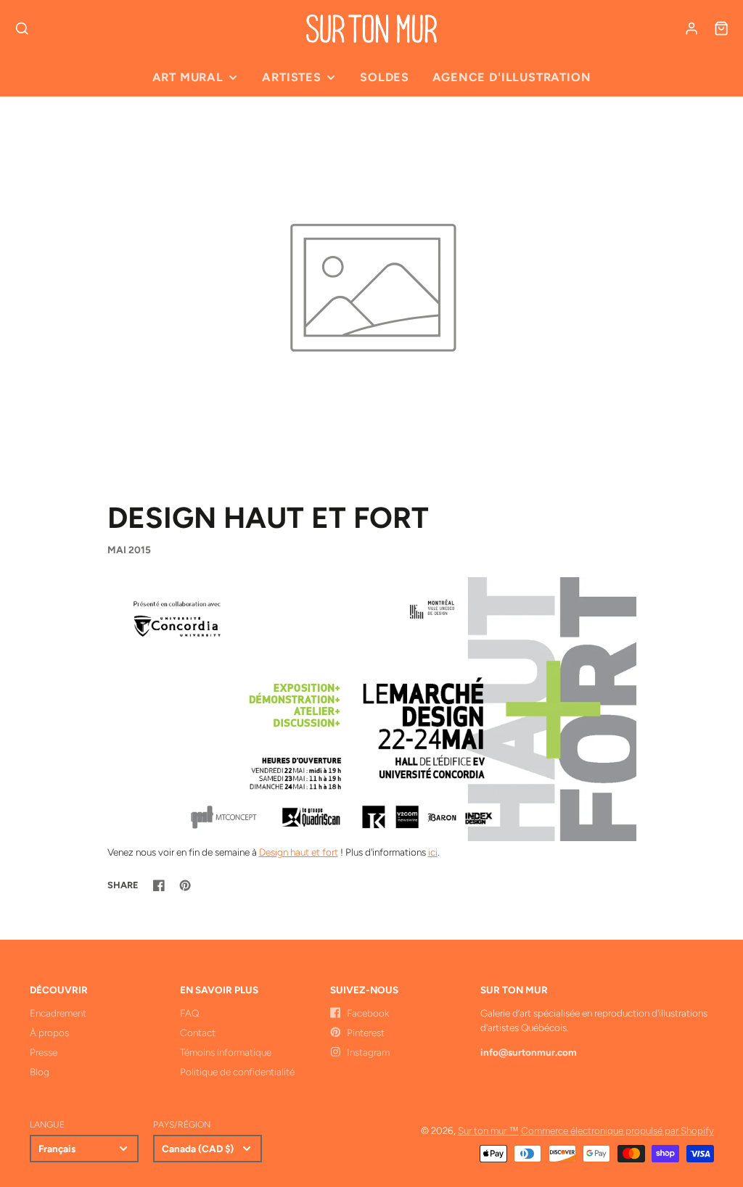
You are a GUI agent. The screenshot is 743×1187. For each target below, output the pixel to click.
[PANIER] (721, 28)
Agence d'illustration (511, 77)
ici (433, 852)
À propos (49, 1032)
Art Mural (187, 77)
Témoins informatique (225, 1052)
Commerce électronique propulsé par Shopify (617, 1130)
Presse (43, 1052)
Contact (197, 1032)
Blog (39, 1072)
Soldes (384, 77)
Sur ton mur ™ (488, 1130)
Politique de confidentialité (237, 1072)
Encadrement (58, 1013)
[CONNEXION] (691, 28)
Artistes (291, 77)
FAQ (189, 1013)
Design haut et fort (298, 852)
